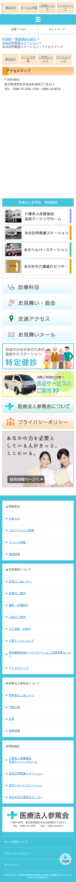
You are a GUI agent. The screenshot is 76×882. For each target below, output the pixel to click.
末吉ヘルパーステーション (26, 785)
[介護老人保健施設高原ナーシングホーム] (38, 222)
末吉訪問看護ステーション (20, 43)
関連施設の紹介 (25, 39)
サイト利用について (16, 841)
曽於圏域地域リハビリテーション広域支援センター (40, 654)
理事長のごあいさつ (21, 695)
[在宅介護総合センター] (38, 272)
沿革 (11, 719)
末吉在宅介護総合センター (26, 797)
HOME (7, 39)
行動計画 (14, 707)
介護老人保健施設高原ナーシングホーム (23, 760)
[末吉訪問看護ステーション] (38, 239)
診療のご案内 (17, 593)
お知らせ (14, 518)
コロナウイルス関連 (21, 530)
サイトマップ (57, 29)
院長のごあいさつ (20, 581)
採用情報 (14, 554)
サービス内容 (28, 59)
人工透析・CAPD (20, 628)
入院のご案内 (17, 617)
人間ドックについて (21, 640)
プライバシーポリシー (17, 853)
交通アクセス (19, 29)
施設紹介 (10, 59)
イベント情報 (17, 542)
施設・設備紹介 (19, 605)
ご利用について (46, 59)
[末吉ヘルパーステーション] (38, 256)
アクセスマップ (63, 59)
